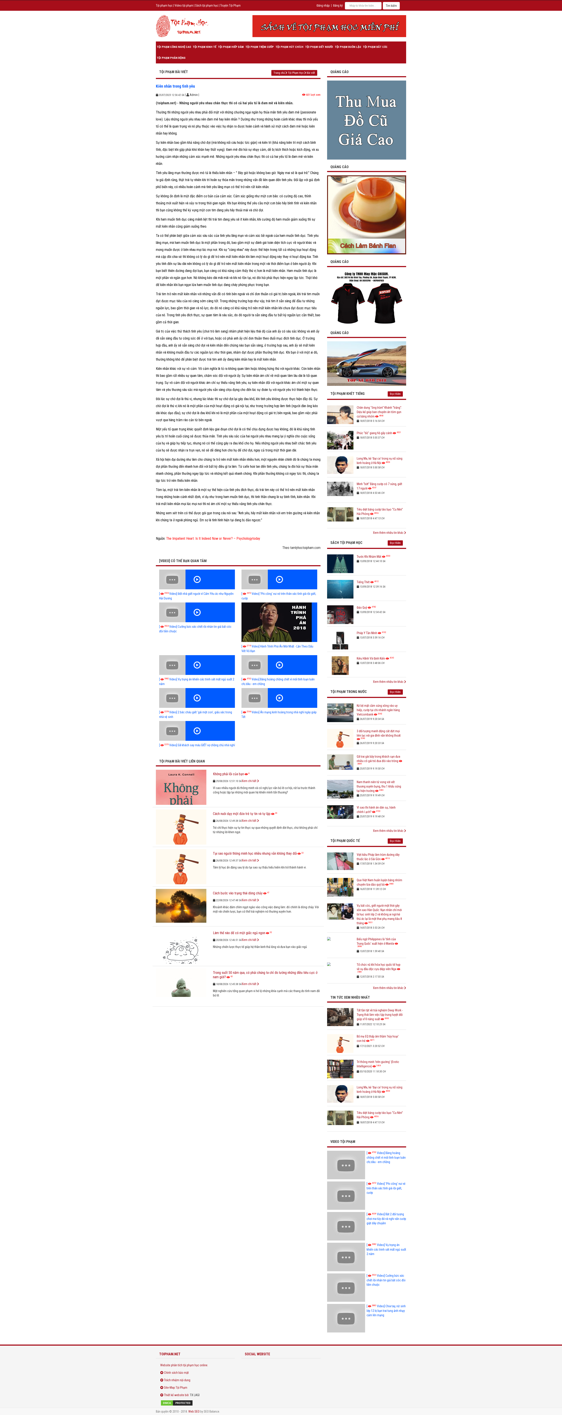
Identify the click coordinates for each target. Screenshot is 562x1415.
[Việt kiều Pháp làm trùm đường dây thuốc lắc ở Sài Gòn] (340, 861)
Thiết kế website (174, 1395)
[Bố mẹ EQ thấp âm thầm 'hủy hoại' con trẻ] (340, 1043)
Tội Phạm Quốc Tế (345, 841)
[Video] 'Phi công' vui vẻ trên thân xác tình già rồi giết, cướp (386, 1188)
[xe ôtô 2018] (366, 363)
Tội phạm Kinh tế (204, 47)
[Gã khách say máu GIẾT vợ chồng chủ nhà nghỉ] (197, 731)
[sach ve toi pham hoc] (329, 26)
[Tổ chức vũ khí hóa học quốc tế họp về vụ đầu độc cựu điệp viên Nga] (340, 971)
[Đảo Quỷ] (340, 614)
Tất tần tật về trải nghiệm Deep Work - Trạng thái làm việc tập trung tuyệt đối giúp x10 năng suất (380, 1015)
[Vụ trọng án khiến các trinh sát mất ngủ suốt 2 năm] (197, 665)
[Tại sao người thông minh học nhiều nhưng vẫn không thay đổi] (181, 866)
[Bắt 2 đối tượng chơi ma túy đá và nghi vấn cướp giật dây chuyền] (346, 1226)
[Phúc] (340, 440)
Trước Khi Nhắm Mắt (369, 556)
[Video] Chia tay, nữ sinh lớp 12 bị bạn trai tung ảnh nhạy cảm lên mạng (386, 1310)
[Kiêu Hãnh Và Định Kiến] (340, 665)
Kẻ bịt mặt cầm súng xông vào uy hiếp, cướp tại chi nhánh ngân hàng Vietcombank (378, 710)
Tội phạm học (164, 5)
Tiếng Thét (363, 582)
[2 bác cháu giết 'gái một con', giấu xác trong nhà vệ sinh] (197, 698)
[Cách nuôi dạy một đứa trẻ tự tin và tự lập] (181, 827)
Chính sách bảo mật (176, 1372)
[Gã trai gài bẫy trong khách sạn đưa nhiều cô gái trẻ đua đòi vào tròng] (340, 763)
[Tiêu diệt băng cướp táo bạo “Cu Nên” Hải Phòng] (340, 516)
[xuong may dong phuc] (366, 297)
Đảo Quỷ (362, 607)
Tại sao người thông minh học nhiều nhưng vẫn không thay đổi (255, 853)
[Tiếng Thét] (340, 589)
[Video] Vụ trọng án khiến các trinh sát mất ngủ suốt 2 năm (386, 1249)
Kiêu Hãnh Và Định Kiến (371, 658)
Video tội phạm (184, 5)
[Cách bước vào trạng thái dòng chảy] (181, 906)
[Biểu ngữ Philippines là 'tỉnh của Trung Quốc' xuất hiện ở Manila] (340, 946)
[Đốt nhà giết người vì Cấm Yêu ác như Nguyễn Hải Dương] (197, 579)
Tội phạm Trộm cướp (259, 47)
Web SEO (194, 1411)
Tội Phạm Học (296, 72)
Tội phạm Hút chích (289, 47)
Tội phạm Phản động (171, 57)
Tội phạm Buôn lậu (348, 47)
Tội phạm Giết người (319, 47)
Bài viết (311, 72)
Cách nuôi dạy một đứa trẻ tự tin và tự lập (241, 814)
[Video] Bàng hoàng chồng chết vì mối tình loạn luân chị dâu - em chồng (386, 1157)
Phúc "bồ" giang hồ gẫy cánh (374, 433)
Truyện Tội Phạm (230, 5)
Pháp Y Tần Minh (367, 633)
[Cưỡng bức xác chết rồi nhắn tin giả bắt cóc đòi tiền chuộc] (197, 612)
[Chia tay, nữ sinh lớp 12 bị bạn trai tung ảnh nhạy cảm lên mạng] (346, 1318)
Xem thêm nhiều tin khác (388, 532)
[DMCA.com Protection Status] (195, 1403)
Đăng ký (338, 5)
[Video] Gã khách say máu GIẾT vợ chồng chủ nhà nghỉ (197, 745)
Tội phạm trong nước (348, 692)
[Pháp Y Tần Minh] (340, 640)
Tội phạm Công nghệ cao (174, 47)
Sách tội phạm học (206, 5)
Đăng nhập (323, 5)
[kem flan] (366, 214)
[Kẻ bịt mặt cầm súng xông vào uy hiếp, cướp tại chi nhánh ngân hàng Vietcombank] (340, 712)
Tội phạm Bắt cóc (375, 47)
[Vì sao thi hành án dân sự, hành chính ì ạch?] (340, 814)
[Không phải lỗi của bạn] (181, 787)
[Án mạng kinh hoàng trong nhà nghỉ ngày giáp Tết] (279, 698)
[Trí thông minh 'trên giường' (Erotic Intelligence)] (340, 1069)
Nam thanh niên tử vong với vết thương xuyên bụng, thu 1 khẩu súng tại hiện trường (379, 786)
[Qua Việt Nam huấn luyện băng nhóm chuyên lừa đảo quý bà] (340, 887)
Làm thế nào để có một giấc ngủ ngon (239, 933)
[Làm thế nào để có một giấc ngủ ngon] (181, 946)
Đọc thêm (395, 394)
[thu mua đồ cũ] (366, 119)
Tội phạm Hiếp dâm (231, 47)
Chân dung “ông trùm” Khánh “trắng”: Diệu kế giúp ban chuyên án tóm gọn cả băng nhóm (379, 412)
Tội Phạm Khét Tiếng (347, 394)
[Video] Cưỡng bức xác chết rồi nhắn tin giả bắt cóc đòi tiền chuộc (386, 1280)
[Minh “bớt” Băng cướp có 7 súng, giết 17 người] (340, 491)
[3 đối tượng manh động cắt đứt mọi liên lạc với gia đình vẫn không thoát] (340, 738)
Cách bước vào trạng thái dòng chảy (238, 893)
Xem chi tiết (249, 781)
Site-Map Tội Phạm (175, 1387)
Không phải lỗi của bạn (228, 774)
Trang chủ (279, 72)
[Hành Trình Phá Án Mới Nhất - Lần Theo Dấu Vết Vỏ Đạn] (279, 622)
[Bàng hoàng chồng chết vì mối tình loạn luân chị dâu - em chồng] (279, 665)
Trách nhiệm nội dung (177, 1380)
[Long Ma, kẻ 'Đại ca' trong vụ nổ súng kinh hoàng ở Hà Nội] (340, 465)
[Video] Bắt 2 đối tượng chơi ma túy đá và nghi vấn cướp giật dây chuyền (386, 1218)
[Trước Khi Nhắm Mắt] (340, 563)
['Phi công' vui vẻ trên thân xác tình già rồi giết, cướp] (279, 579)
